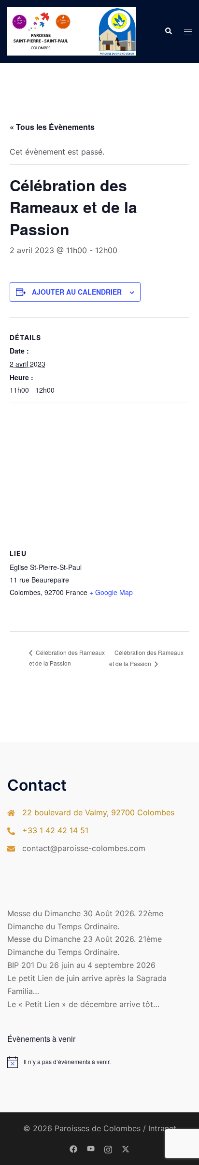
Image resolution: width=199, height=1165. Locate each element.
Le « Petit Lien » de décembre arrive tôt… (83, 1004)
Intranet (162, 1128)
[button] (168, 31)
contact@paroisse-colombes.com (83, 848)
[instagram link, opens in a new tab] (108, 1148)
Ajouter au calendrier (77, 292)
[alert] (99, 1062)
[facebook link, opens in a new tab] (73, 1148)
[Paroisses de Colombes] (71, 30)
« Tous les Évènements (52, 126)
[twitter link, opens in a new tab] (125, 1148)
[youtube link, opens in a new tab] (91, 1148)
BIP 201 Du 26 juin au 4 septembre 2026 (81, 965)
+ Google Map (111, 592)
